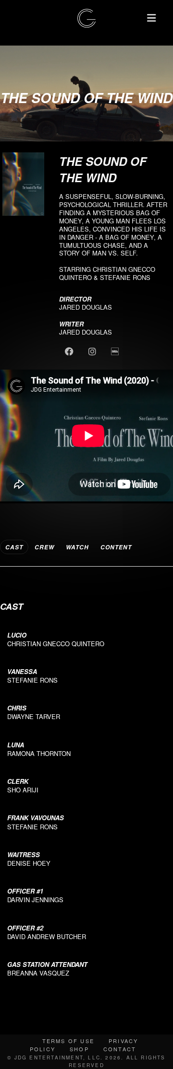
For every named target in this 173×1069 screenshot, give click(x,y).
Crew (44, 547)
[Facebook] (70, 351)
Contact (119, 1049)
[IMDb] (115, 351)
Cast (14, 547)
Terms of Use (68, 1041)
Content (116, 547)
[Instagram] (93, 351)
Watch (77, 547)
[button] (152, 18)
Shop (79, 1049)
